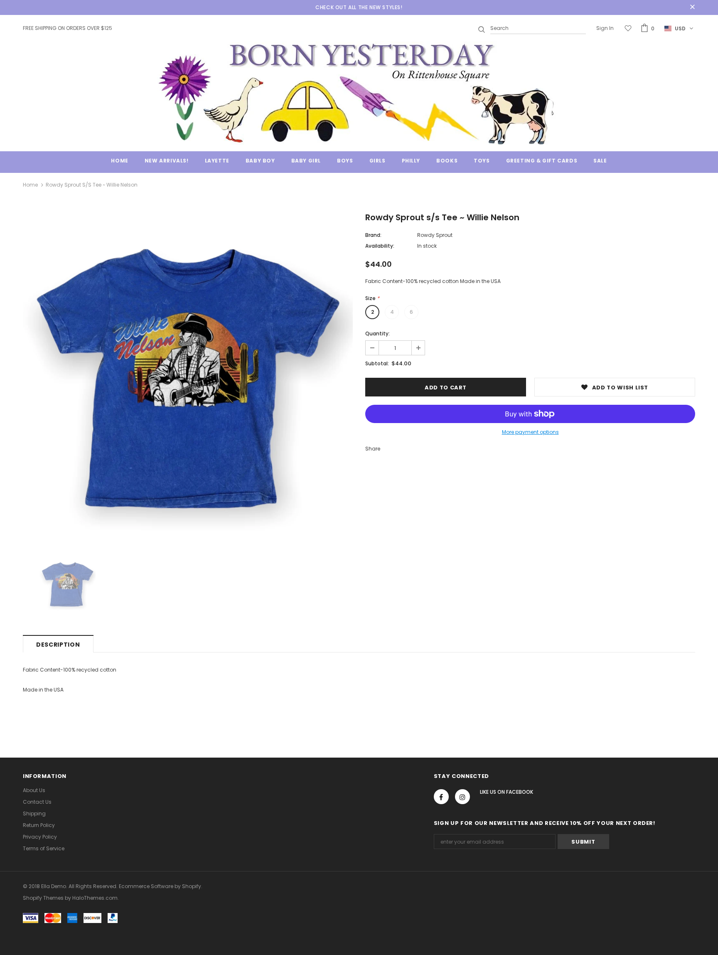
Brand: (373, 235)
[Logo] (359, 93)
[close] (692, 7)
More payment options (530, 432)
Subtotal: (377, 363)
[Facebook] (441, 796)
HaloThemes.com (95, 897)
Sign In (605, 28)
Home (30, 184)
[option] (188, 379)
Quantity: (377, 333)
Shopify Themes (43, 897)
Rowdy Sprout (434, 235)
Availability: (379, 245)
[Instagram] (462, 796)
